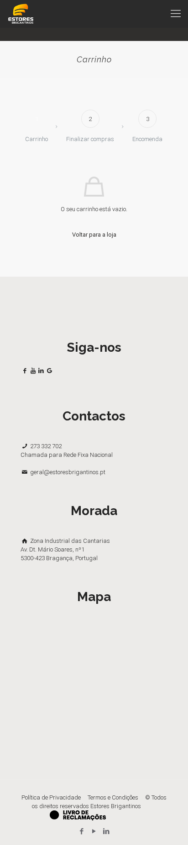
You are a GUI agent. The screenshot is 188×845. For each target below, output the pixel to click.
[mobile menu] (175, 13)
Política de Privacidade (51, 797)
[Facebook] (82, 831)
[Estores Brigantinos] (21, 13)
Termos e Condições (113, 797)
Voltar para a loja (94, 234)
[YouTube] (94, 831)
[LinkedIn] (106, 831)
